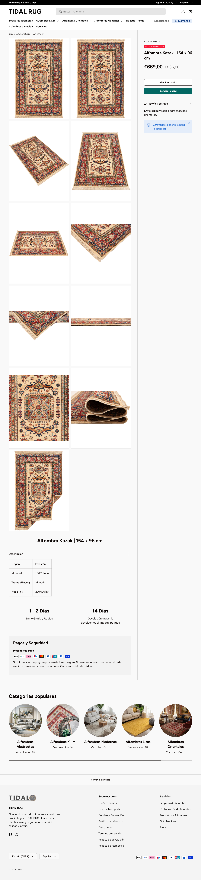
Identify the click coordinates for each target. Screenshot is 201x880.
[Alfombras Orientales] (175, 720)
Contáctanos (161, 21)
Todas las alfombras (21, 20)
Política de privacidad (111, 821)
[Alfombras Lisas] (138, 720)
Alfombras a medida (21, 26)
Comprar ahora (168, 90)
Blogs (163, 827)
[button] (191, 11)
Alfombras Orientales (75, 20)
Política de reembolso (111, 845)
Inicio (11, 34)
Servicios (41, 26)
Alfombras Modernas (106, 20)
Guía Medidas (168, 821)
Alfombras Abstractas (25, 744)
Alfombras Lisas (138, 742)
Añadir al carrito (168, 82)
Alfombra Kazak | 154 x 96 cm (30, 34)
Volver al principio (100, 779)
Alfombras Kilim (46, 20)
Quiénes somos (107, 802)
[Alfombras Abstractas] (25, 720)
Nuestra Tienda (135, 20)
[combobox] (111, 11)
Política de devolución (111, 839)
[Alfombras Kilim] (62, 720)
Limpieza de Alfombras (173, 802)
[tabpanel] (70, 577)
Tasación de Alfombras (173, 815)
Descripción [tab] (16, 553)
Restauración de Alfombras (176, 809)
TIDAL (19, 869)
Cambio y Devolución (111, 815)
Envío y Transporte (109, 809)
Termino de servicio (110, 833)
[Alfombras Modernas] (100, 720)
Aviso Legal (105, 827)
